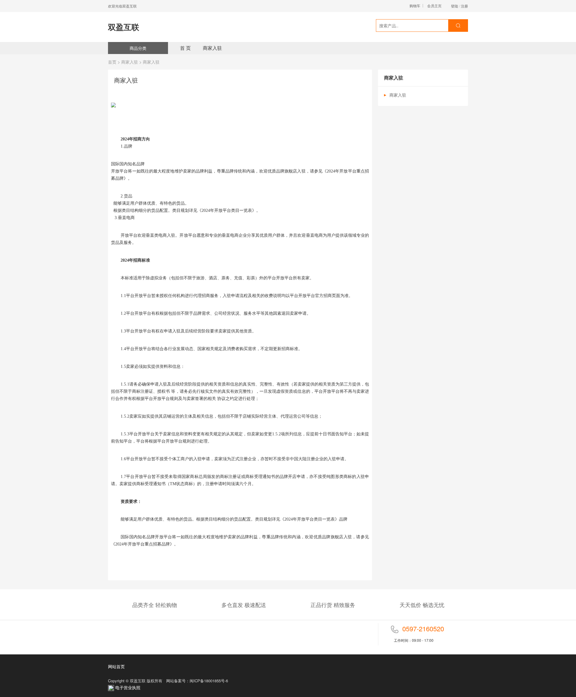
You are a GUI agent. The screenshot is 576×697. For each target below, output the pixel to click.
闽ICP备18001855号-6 (209, 680)
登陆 (454, 5)
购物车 (415, 6)
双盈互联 (123, 26)
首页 (112, 62)
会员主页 (434, 6)
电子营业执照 (127, 687)
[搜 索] (458, 26)
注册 (464, 5)
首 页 (185, 47)
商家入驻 (212, 47)
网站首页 (116, 666)
